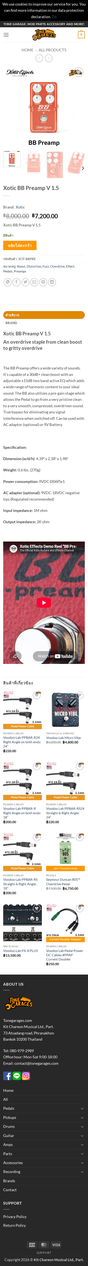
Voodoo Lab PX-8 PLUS (20, 951)
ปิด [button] (54, 16)
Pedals (8, 271)
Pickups (9, 1117)
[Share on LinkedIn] (52, 282)
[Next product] (39, 58)
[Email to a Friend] (34, 282)
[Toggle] (82, 1108)
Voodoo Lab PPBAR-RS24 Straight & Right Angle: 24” (65, 813)
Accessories (13, 1162)
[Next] (78, 107)
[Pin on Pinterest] (43, 282)
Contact (10, 1189)
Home (27, 50)
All (5, 1099)
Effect (70, 266)
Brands (9, 1180)
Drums (9, 1126)
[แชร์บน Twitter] (25, 282)
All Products (52, 50)
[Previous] (10, 107)
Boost (21, 266)
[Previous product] (49, 58)
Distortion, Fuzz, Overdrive (46, 266)
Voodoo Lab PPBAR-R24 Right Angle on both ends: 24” (22, 742)
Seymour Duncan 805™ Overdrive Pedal (63, 882)
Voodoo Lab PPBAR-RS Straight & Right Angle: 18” (20, 884)
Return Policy (14, 1225)
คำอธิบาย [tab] (12, 315)
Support (44, 1252)
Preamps (20, 271)
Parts (7, 1153)
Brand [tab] (11, 323)
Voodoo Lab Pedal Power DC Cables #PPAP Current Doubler (64, 955)
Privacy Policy (14, 1216)
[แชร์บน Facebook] (16, 282)
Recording (11, 1171)
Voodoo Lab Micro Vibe (63, 738)
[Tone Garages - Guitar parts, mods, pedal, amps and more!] (44, 34)
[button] (6, 35)
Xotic (20, 207)
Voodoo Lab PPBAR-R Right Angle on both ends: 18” (22, 813)
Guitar (8, 1135)
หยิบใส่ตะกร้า (20, 245)
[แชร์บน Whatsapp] (8, 282)
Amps (8, 1144)
